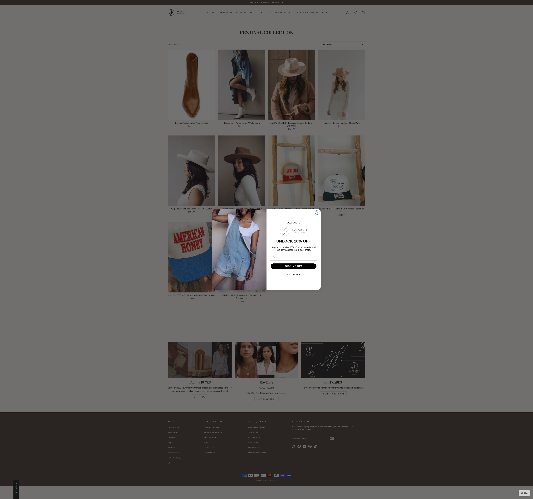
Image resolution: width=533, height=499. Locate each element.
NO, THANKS (293, 275)
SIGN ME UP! (293, 266)
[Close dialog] (317, 212)
